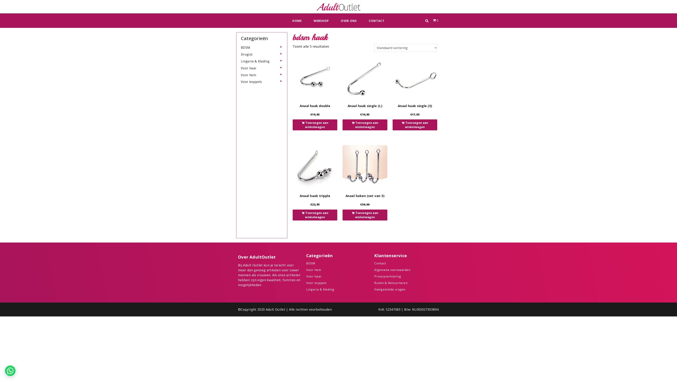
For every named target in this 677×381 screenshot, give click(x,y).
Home (297, 21)
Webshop (321, 21)
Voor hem (248, 75)
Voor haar (248, 68)
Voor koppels (251, 82)
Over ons (349, 21)
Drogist (247, 54)
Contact (377, 21)
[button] (427, 21)
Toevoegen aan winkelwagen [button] (316, 125)
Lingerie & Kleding (255, 61)
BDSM (245, 47)
